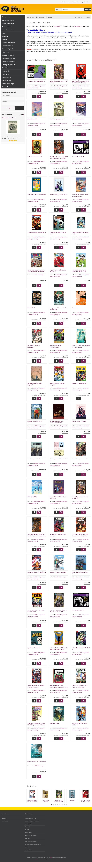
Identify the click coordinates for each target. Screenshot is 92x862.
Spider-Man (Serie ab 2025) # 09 (81, 648)
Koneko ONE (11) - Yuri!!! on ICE (58, 194)
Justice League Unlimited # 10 (36, 232)
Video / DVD (5, 74)
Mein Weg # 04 (32, 119)
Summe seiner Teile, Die (79, 421)
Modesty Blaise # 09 (78, 157)
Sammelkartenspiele (8, 58)
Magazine (5, 36)
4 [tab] (58, 805)
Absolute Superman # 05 (79, 459)
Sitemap (27, 847)
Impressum (40, 17)
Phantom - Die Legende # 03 (36, 81)
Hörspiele (5, 68)
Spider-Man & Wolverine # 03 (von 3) (58, 82)
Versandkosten (43, 93)
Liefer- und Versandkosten (32, 821)
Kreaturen (75, 308)
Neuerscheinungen (8, 20)
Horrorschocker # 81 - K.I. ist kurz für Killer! (35, 610)
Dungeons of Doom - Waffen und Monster (58, 308)
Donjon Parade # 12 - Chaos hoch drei (58, 497)
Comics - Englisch (7, 49)
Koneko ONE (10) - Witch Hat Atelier (80, 233)
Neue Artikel (5, 87)
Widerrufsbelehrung (30, 818)
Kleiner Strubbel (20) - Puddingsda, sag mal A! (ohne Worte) (59, 687)
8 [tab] (66, 805)
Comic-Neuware (7, 27)
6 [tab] (62, 805)
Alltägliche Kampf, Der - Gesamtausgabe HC (57, 422)
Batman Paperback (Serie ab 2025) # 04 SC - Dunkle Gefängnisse (58, 611)
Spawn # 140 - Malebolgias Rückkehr (58, 535)
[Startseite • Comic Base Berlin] (13, 9)
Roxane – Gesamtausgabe (58, 572)
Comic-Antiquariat (8, 24)
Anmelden (19, 108)
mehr (22, 114)
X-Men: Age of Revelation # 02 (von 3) (80, 497)
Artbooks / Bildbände (8, 43)
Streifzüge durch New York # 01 (58, 459)
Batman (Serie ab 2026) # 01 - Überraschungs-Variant (59, 648)
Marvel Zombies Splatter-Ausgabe (57, 384)
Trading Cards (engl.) (8, 65)
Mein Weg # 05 (32, 497)
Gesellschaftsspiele (8, 55)
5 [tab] (60, 805)
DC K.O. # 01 (31, 308)
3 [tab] (56, 805)
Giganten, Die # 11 (55, 723)
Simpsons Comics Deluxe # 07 (36, 194)
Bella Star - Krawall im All (79, 383)
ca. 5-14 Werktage (38, 275)
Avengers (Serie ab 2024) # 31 (36, 572)
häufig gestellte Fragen (31, 835)
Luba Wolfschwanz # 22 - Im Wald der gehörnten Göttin (36, 724)
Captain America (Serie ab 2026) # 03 (58, 270)
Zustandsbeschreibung (31, 841)
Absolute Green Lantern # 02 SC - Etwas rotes (81, 346)
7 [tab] (64, 805)
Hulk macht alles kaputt (34, 157)
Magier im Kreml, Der (78, 119)
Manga (4, 33)
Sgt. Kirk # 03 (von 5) (33, 648)
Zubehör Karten (7, 80)
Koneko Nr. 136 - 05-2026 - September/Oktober (79, 686)
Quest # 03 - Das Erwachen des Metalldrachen (80, 195)
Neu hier (27, 838)
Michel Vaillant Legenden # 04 (80, 573)
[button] (58, 9)
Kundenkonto (78, 26)
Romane (4, 39)
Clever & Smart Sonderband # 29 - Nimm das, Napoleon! (36, 270)
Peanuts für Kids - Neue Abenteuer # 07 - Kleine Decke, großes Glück (79, 271)
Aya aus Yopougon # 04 (34, 421)
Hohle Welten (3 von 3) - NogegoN (34, 384)
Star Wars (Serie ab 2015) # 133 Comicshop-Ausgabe (80, 535)
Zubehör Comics (7, 77)
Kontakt (31, 17)
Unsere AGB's (28, 824)
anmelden (57, 26)
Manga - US (5, 52)
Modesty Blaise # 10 (78, 610)
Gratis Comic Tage (8, 84)
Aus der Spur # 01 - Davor (35, 459)
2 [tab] (53, 805)
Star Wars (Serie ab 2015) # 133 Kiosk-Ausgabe (35, 686)
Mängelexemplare (7, 30)
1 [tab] (51, 805)
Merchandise (6, 71)
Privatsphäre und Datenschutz (33, 844)
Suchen (87, 9)
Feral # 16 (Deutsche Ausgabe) (33, 346)
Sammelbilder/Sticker (8, 61)
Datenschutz (28, 850)
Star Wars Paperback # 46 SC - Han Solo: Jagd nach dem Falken (59, 158)
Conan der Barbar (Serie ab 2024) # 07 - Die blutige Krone (36, 535)
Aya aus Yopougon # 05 (57, 119)
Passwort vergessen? (8, 108)
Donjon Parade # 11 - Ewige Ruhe (58, 233)
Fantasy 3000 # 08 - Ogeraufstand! (56, 346)
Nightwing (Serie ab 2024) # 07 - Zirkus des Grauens (80, 82)
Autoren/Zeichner (7, 46)
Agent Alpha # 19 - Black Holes (36, 761)
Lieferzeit (4, 818)
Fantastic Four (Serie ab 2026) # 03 (79, 724)
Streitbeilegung (29, 832)
